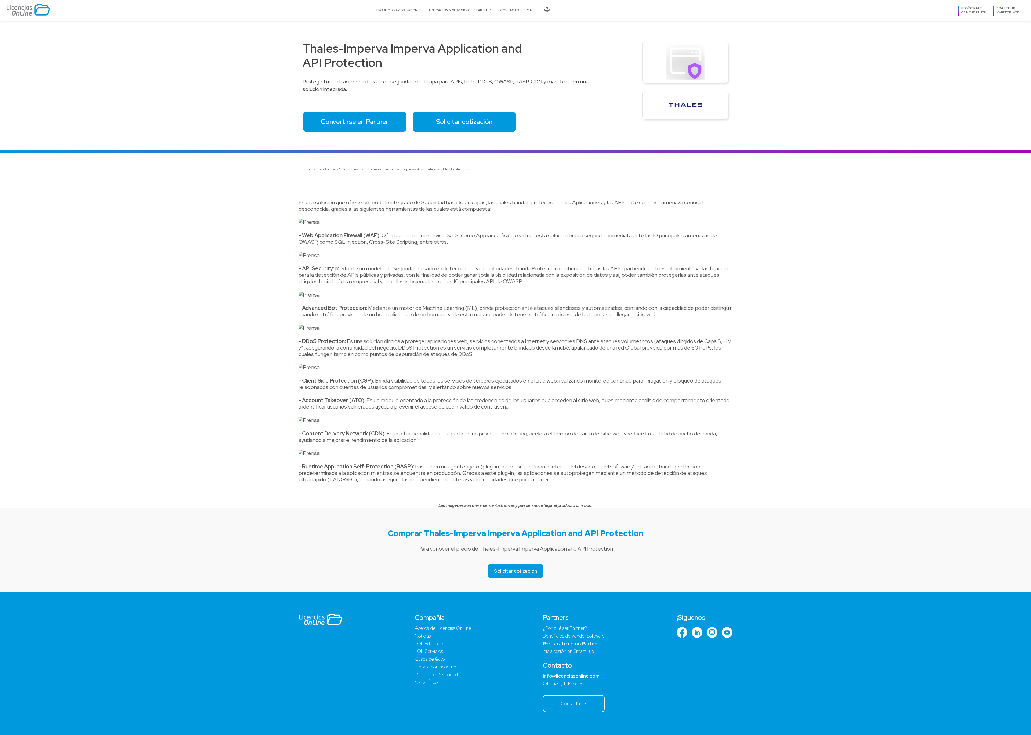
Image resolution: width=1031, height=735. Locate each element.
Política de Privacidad (436, 674)
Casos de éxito (430, 659)
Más (530, 10)
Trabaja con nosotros (436, 667)
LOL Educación (430, 644)
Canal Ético (426, 682)
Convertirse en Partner (355, 122)
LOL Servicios (429, 651)
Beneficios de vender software (574, 636)
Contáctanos (574, 703)
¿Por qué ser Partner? (565, 628)
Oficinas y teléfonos (563, 684)
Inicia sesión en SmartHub (568, 651)
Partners (484, 10)
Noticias (423, 636)
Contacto (509, 10)
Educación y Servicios (449, 10)
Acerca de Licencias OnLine (443, 628)
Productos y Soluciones (398, 10)
